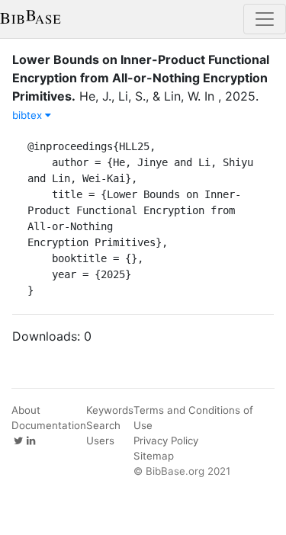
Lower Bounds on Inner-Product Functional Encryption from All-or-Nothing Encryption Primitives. (140, 78)
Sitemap (153, 456)
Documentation (48, 425)
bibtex (28, 115)
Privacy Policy (165, 440)
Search (103, 425)
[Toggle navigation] (264, 19)
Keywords (109, 410)
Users (100, 440)
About (25, 410)
